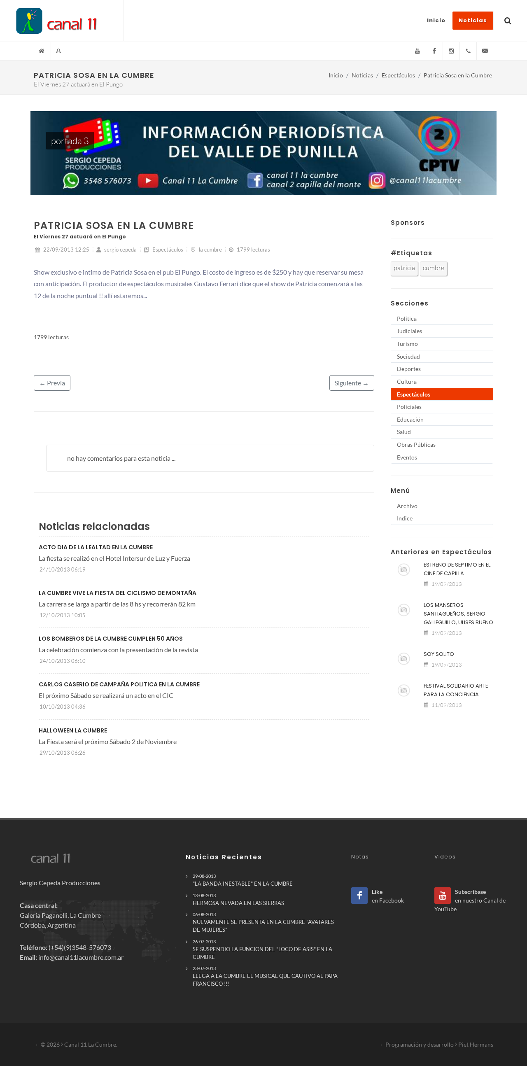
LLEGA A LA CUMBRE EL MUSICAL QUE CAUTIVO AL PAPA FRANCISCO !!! (265, 976)
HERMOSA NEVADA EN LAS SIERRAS (238, 899)
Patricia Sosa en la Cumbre (458, 75)
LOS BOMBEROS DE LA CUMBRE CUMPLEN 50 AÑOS (111, 638)
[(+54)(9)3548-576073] (468, 51)
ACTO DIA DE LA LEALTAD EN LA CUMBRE (96, 547)
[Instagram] (451, 51)
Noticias (362, 75)
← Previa (52, 383)
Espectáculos (398, 75)
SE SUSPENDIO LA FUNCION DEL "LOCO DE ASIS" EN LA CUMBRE (262, 949)
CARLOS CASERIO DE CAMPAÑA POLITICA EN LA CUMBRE (119, 684)
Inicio (336, 75)
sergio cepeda (120, 249)
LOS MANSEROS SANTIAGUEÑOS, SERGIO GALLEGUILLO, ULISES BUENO (458, 613)
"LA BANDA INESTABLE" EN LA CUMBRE (243, 880)
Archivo (407, 505)
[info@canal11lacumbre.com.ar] (485, 51)
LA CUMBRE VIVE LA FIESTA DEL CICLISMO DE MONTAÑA (117, 593)
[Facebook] (434, 51)
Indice (405, 518)
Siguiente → (352, 383)
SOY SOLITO (439, 654)
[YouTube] (417, 51)
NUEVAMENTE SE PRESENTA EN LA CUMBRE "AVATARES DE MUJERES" (263, 922)
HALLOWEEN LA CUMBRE (73, 730)
